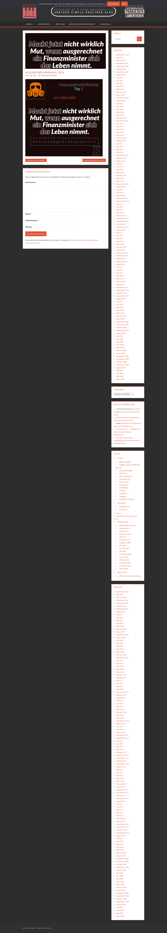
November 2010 (122, 290)
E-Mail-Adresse (31, 220)
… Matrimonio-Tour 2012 (127, 525)
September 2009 (122, 330)
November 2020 (122, 98)
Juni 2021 (119, 81)
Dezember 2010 (122, 287)
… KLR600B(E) (123, 488)
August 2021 (121, 75)
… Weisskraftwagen (125, 470)
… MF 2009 (122, 546)
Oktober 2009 (121, 327)
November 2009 (122, 324)
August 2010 (121, 299)
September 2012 (122, 227)
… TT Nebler (122, 493)
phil (117, 417)
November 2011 (122, 256)
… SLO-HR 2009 (124, 548)
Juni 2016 (119, 167)
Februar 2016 (121, 175)
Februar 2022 (121, 60)
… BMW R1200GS (124, 462)
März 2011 (120, 279)
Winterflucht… (119, 435)
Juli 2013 (119, 204)
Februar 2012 (121, 247)
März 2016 (120, 172)
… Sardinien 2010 (124, 540)
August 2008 (121, 368)
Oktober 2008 (121, 362)
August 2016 (121, 161)
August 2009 (121, 333)
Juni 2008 (119, 373)
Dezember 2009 (122, 322)
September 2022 (122, 55)
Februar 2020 (121, 118)
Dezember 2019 (122, 121)
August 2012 (121, 230)
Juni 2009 (119, 339)
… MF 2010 (122, 537)
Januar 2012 (120, 250)
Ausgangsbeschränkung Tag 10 (93, 160)
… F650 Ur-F (122, 473)
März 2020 (120, 115)
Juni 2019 (119, 124)
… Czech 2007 (123, 557)
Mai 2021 (119, 83)
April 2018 (120, 132)
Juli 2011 (119, 267)
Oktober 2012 (121, 224)
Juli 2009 (119, 336)
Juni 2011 (119, 270)
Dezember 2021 (122, 63)
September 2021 (122, 72)
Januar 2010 (120, 319)
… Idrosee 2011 (124, 531)
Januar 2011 (120, 284)
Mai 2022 (119, 58)
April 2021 (120, 86)
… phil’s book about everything (129, 576)
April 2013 (120, 213)
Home (118, 513)
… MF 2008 (122, 551)
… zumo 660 (122, 509)
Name (28, 214)
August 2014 (121, 187)
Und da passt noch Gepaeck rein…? (82, 24)
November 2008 (122, 359)
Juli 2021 (119, 78)
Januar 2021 (120, 95)
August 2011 (121, 264)
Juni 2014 (119, 190)
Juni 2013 (119, 207)
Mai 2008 (119, 376)
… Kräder (28, 24)
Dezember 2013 (122, 198)
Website (28, 227)
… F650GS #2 (123, 485)
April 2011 (120, 276)
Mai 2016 (119, 169)
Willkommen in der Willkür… (36, 160)
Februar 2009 (121, 350)
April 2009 (120, 345)
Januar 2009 (120, 353)
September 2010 (122, 296)
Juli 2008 (119, 370)
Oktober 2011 (121, 258)
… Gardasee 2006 (124, 563)
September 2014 (122, 184)
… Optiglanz (122, 496)
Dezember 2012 (122, 218)
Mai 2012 (119, 238)
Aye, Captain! (113, 4)
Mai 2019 (119, 126)
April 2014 (120, 192)
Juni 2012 (119, 235)
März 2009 (120, 347)
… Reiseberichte (43, 24)
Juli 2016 (119, 164)
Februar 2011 (121, 281)
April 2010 (120, 310)
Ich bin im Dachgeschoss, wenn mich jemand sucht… (127, 412)
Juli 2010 (119, 301)
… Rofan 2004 (123, 568)
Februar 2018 (121, 138)
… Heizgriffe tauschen (126, 499)
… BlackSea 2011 (124, 528)
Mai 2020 (119, 109)
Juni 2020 (119, 106)
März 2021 (120, 89)
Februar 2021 (121, 92)
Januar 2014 (120, 195)
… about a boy (59, 24)
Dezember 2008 (122, 356)
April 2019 (120, 129)
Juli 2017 (119, 144)
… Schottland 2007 (125, 554)
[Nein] (165, 4)
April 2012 (120, 241)
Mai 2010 (119, 307)
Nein (124, 4)
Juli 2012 (119, 233)
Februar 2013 (121, 215)
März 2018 (120, 135)
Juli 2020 (119, 103)
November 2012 (122, 221)
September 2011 (122, 261)
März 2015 (120, 181)
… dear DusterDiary (125, 476)
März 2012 (120, 244)
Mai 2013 (119, 210)
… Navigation (104, 24)
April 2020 (120, 112)
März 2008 (120, 379)
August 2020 (121, 101)
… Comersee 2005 (125, 566)
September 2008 (122, 365)
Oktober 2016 (121, 158)
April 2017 (120, 152)
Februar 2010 (121, 316)
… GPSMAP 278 (123, 507)
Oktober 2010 (121, 293)
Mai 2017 (119, 149)
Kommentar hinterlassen (49, 75)
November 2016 (122, 155)
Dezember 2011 (122, 253)
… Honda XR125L (124, 479)
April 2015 (120, 178)
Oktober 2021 (121, 69)
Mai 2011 (119, 273)
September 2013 (122, 201)
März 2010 (120, 313)
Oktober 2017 (121, 141)
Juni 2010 (119, 304)
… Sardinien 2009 (124, 543)
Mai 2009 (119, 342)
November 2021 (122, 66)
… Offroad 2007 (124, 560)
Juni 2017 (119, 147)
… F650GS (121, 491)
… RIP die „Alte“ (123, 482)
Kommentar (30, 182)
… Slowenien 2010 (124, 534)
